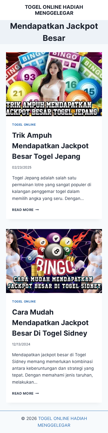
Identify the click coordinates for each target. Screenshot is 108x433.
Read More (25, 210)
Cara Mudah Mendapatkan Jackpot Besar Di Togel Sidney (50, 322)
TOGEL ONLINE (24, 124)
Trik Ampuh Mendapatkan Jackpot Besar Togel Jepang (50, 146)
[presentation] (54, 84)
